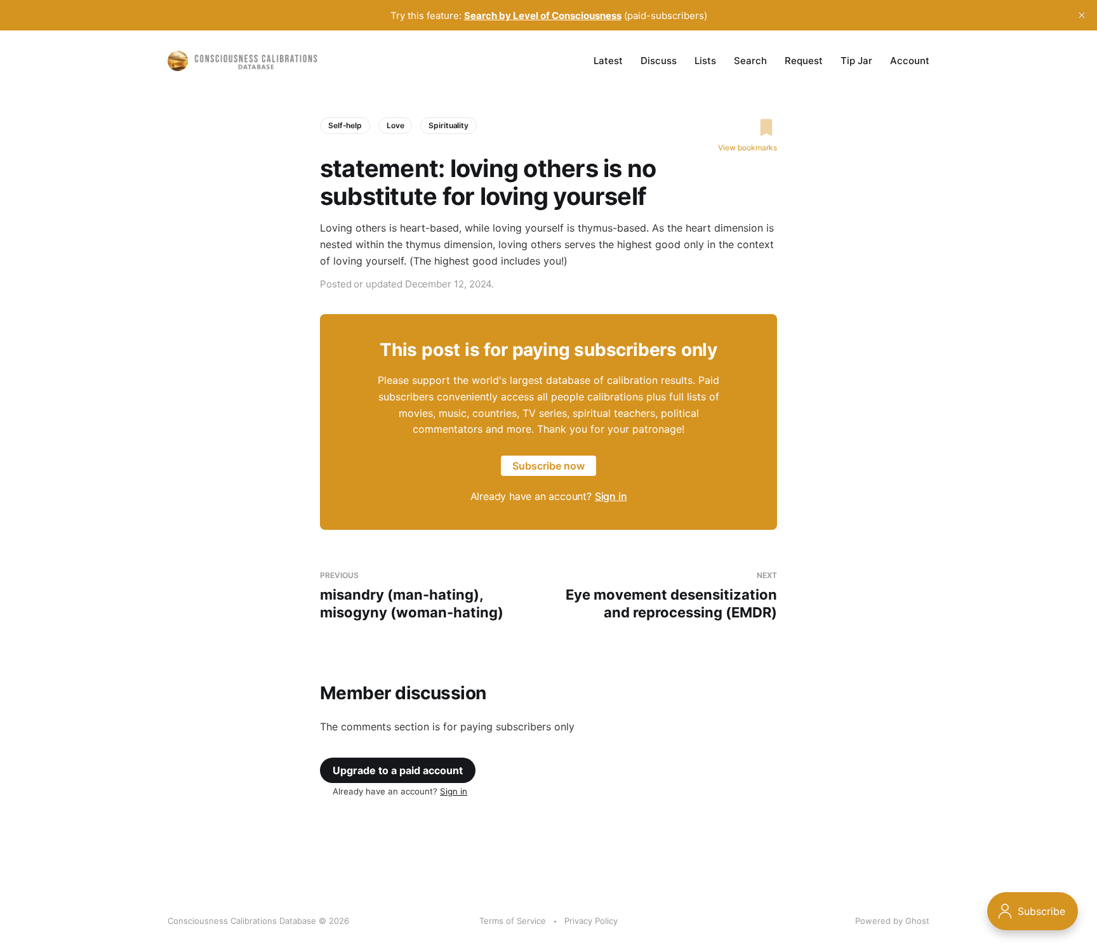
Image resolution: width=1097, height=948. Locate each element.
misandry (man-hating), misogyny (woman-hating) (411, 595)
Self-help (345, 125)
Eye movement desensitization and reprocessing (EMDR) (671, 595)
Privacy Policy (591, 921)
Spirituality (449, 125)
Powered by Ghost (892, 921)
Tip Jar (856, 61)
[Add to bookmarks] (747, 127)
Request (804, 61)
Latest (608, 61)
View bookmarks (747, 147)
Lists (705, 61)
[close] (1082, 15)
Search (750, 61)
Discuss (659, 61)
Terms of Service (512, 921)
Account (909, 61)
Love (395, 125)
